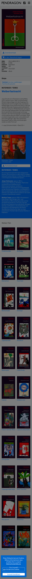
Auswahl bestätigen (13, 574)
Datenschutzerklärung (13, 564)
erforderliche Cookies (12, 569)
